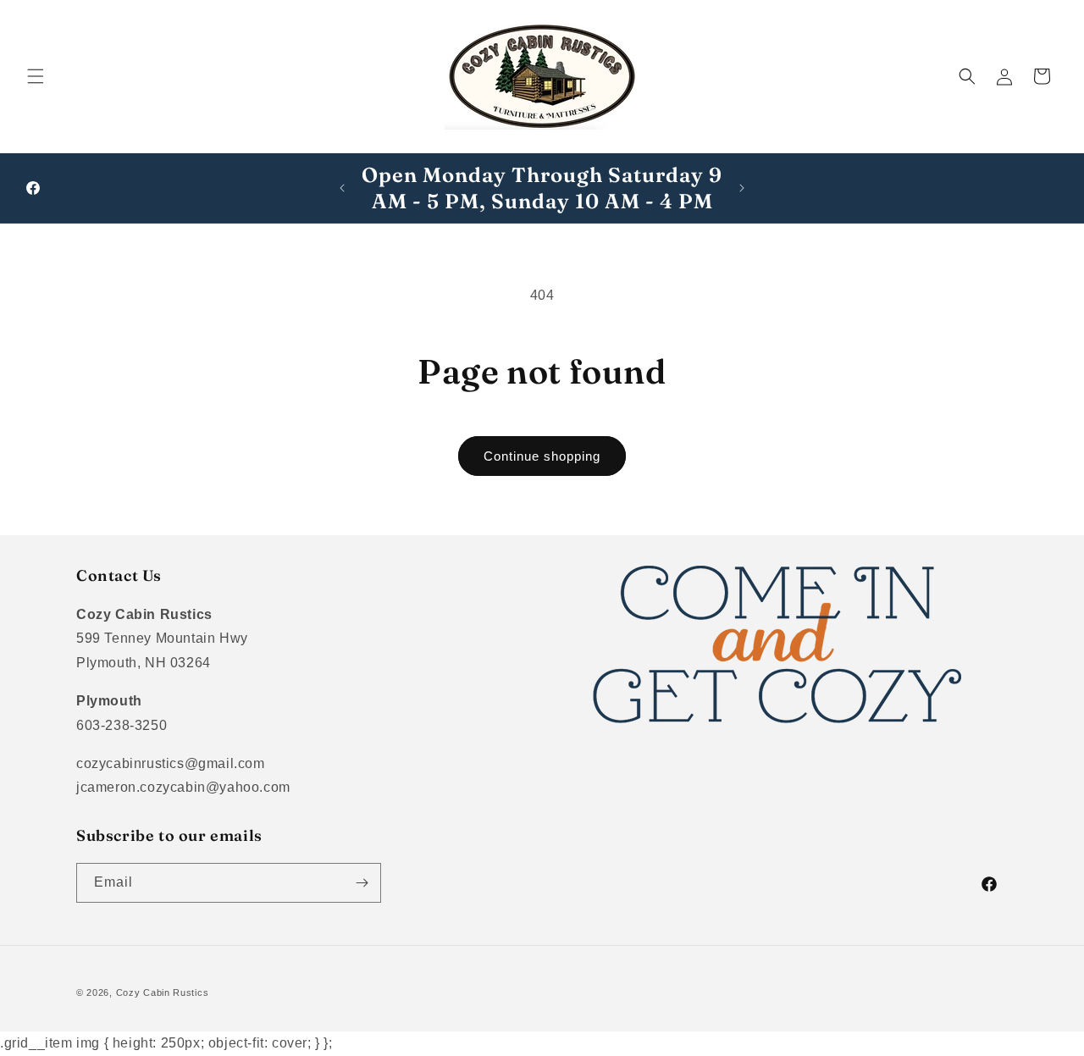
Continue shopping (542, 456)
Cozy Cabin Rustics (162, 992)
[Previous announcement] (342, 188)
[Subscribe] (361, 883)
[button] (35, 76)
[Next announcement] (741, 188)
